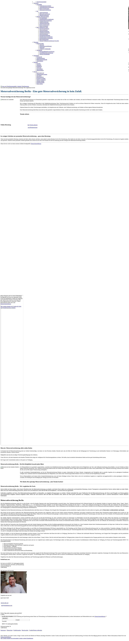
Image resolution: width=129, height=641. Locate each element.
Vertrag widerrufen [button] (37, 630)
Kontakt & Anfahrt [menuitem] (40, 78)
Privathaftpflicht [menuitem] (43, 18)
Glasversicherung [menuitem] (43, 30)
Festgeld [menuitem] (38, 63)
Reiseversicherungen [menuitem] (44, 8)
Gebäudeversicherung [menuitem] (44, 32)
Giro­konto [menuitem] (38, 67)
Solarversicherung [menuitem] (43, 34)
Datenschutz (10, 630)
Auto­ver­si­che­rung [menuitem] (43, 12)
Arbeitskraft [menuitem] (39, 50)
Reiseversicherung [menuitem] (43, 26)
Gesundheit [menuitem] (39, 4)
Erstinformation (17, 630)
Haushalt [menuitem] (35, 62)
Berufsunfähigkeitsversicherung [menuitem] (46, 51)
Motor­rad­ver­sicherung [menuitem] (44, 14)
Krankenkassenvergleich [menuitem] (45, 5)
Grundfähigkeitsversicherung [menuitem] (46, 53)
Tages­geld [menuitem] (38, 65)
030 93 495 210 (4, 603)
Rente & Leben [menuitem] (40, 43)
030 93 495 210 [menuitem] (40, 73)
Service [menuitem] (35, 71)
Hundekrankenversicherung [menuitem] (45, 36)
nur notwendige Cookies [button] (17, 638)
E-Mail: (2, 614)
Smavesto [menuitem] (41, 44)
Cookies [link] (31, 630)
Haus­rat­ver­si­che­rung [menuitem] (44, 28)
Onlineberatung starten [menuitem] (41, 74)
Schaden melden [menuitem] (40, 81)
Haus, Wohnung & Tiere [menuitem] (42, 27)
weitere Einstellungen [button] (28, 638)
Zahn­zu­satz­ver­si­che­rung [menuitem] (45, 10)
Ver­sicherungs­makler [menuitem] (41, 1)
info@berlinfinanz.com (6, 605)
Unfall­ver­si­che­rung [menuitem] (43, 22)
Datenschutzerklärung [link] (6, 304)
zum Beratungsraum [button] (32, 127)
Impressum (3, 630)
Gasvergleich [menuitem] (39, 69)
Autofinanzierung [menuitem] (40, 58)
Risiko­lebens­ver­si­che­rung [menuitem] (45, 46)
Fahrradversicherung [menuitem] (44, 31)
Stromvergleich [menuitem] (40, 70)
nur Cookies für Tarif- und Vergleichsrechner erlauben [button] (11, 307)
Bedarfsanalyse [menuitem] (40, 77)
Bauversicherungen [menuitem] (44, 39)
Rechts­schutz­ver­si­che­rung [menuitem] (45, 20)
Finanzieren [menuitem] (36, 55)
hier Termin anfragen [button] (32, 125)
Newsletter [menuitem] (39, 75)
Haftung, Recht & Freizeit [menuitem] (42, 16)
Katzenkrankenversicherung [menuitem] (46, 38)
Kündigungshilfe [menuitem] (40, 82)
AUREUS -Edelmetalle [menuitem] (45, 48)
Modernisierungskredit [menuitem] (41, 59)
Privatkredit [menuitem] (39, 57)
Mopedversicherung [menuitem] (44, 15)
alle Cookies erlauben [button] (6, 306)
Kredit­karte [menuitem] (39, 66)
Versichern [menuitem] (35, 3)
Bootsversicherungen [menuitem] (44, 24)
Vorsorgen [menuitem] (35, 42)
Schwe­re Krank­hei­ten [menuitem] (44, 54)
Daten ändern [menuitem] (39, 83)
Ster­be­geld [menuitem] (41, 47)
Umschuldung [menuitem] (39, 61)
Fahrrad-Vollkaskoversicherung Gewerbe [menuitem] (49, 40)
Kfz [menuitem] (37, 11)
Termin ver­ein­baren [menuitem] (41, 79)
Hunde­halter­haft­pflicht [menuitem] (44, 35)
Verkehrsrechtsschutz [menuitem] (44, 23)
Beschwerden (25, 630)
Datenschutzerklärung (36, 143)
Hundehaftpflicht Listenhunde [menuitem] (46, 19)
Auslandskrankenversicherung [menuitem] (46, 7)
